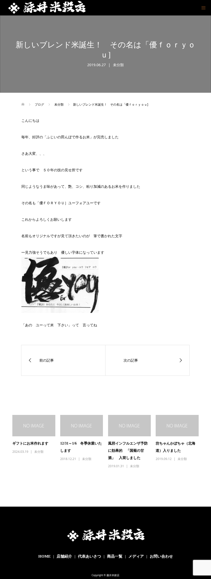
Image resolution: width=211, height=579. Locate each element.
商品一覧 (114, 556)
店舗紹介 (64, 556)
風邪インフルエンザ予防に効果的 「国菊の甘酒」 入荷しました (128, 450)
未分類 (118, 64)
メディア (136, 556)
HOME (44, 556)
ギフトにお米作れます (30, 443)
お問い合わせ (161, 556)
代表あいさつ (89, 556)
